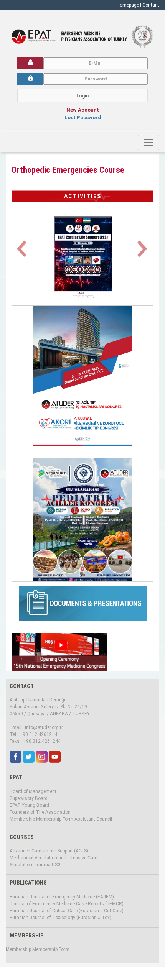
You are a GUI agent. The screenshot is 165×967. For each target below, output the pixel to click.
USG (56, 864)
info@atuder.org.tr (44, 727)
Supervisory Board (29, 798)
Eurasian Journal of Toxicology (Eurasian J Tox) (60, 917)
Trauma (42, 864)
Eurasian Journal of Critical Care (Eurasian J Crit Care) (67, 910)
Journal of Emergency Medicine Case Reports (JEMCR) (67, 903)
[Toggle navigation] (148, 142)
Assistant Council (93, 819)
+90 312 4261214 (38, 734)
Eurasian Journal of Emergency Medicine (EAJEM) (62, 897)
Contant (150, 5)
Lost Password (82, 117)
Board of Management (33, 791)
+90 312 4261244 (42, 741)
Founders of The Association (40, 812)
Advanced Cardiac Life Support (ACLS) (49, 851)
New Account (82, 110)
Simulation (21, 864)
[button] (22, 253)
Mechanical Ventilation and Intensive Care (53, 857)
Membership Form (54, 819)
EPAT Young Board (29, 805)
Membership (22, 819)
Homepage (128, 5)
